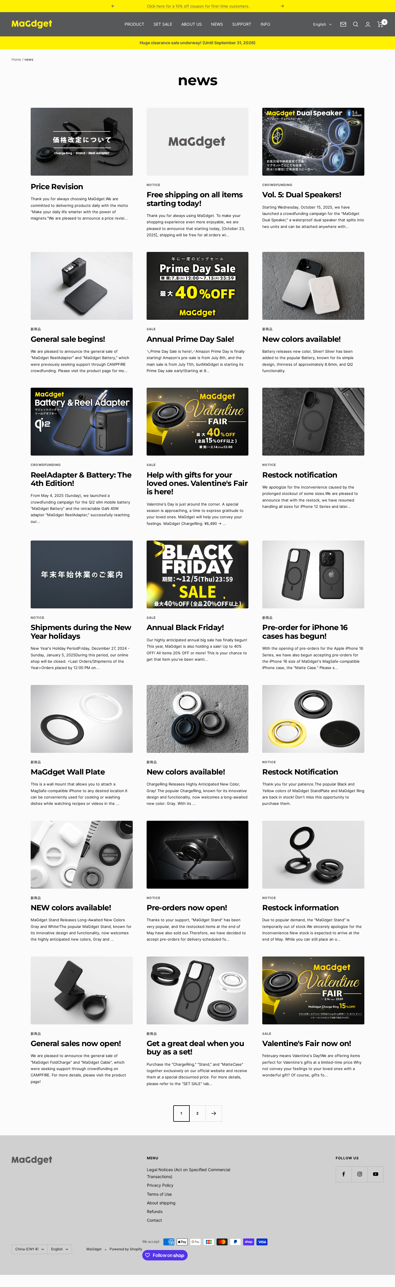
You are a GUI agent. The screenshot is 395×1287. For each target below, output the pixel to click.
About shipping (161, 1202)
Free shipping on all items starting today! (195, 199)
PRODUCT (134, 24)
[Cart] (380, 24)
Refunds (155, 1211)
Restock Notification (300, 772)
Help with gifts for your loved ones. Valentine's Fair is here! (197, 483)
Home (16, 59)
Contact (154, 1220)
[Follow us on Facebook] (344, 1174)
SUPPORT (241, 24)
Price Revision (57, 186)
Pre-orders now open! (187, 907)
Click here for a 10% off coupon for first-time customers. (198, 6)
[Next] (214, 1113)
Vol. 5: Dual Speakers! (301, 194)
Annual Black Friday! (185, 627)
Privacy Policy (160, 1185)
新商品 (36, 329)
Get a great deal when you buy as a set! (195, 1047)
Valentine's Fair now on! (306, 1043)
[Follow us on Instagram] (360, 1174)
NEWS (217, 24)
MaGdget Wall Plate (68, 772)
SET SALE (163, 24)
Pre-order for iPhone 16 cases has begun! (305, 631)
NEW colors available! (71, 907)
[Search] (355, 24)
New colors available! (301, 339)
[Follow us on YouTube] (375, 1174)
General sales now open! (76, 1043)
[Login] (367, 24)
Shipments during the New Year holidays (81, 631)
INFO (265, 24)
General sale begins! (68, 339)
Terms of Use (159, 1194)
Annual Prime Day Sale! (190, 339)
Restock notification (299, 475)
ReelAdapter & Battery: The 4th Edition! (81, 479)
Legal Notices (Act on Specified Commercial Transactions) (188, 1173)
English (319, 24)
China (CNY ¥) (26, 1249)
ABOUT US (191, 24)
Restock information (300, 907)
